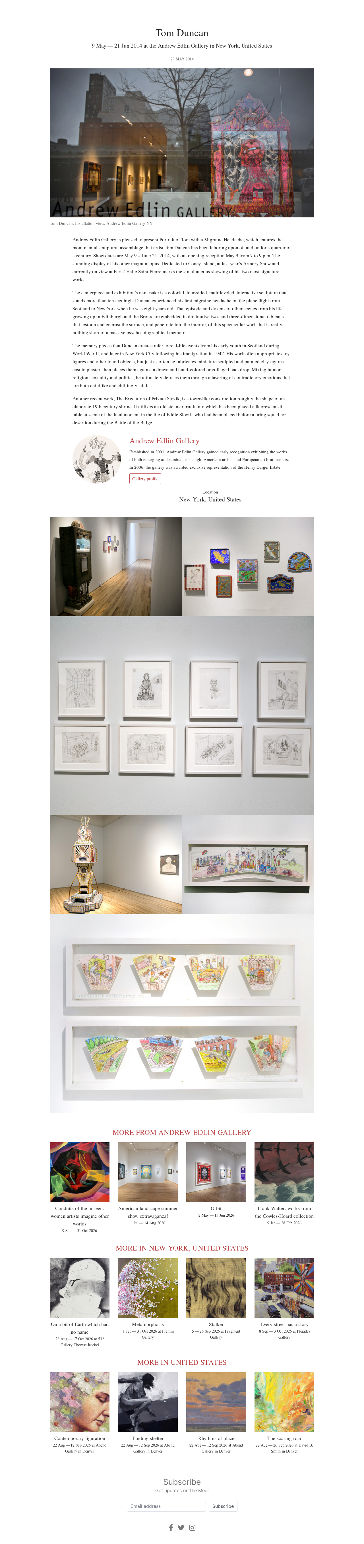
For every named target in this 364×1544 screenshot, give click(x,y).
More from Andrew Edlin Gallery (182, 1132)
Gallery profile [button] (145, 479)
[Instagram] (192, 1527)
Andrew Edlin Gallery (164, 440)
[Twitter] (181, 1527)
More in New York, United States (182, 1248)
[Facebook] (171, 1527)
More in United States (182, 1362)
